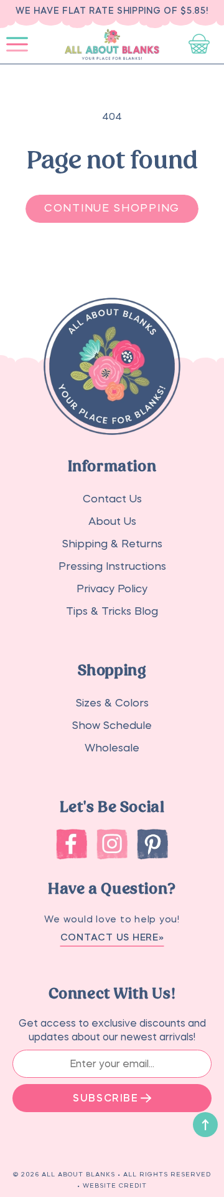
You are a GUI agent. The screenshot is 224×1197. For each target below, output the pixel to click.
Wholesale (112, 748)
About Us (112, 521)
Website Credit (115, 1185)
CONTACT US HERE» (112, 937)
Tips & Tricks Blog (112, 611)
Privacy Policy (112, 589)
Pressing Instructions (112, 566)
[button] (17, 44)
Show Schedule (112, 725)
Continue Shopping (112, 208)
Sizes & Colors (112, 703)
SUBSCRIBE (105, 1098)
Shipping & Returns (112, 544)
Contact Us (112, 499)
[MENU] (17, 44)
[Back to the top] (205, 1124)
